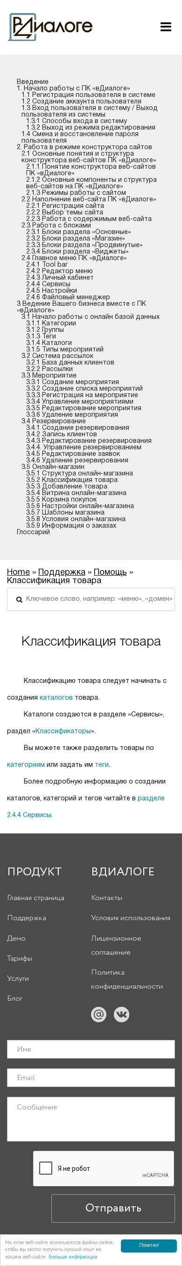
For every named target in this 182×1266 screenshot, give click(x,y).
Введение (33, 82)
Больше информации (73, 1257)
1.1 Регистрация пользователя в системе (88, 95)
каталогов (56, 698)
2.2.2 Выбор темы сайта (64, 213)
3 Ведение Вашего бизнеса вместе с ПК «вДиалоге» (81, 307)
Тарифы (19, 958)
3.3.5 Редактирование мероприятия (83, 409)
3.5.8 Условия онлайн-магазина (76, 519)
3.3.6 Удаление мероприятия (72, 415)
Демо (16, 938)
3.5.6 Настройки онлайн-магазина (80, 506)
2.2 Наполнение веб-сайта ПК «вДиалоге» (88, 200)
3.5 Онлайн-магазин (52, 467)
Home (18, 573)
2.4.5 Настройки (51, 291)
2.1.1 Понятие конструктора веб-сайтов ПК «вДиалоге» (91, 170)
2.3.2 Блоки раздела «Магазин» (75, 239)
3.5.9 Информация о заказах (71, 526)
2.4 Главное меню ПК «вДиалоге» (74, 258)
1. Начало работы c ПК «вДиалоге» (73, 89)
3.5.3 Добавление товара (66, 487)
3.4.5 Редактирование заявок (73, 454)
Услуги (18, 978)
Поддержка (61, 573)
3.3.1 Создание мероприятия (72, 382)
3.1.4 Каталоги (49, 343)
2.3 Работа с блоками (56, 226)
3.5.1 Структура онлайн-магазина (79, 474)
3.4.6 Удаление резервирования (77, 461)
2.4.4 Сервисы (48, 285)
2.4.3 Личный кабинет (60, 278)
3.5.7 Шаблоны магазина (65, 513)
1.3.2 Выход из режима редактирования (90, 128)
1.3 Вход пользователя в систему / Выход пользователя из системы (89, 111)
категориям (26, 765)
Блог (14, 998)
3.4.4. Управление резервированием (83, 448)
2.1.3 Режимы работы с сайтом (76, 193)
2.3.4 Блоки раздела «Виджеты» (77, 252)
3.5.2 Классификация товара (72, 480)
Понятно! (149, 1246)
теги (102, 765)
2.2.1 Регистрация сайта (65, 206)
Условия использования (130, 918)
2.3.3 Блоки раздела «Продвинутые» (84, 245)
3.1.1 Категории (51, 324)
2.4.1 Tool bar (47, 265)
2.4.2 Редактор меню (59, 271)
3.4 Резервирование (53, 422)
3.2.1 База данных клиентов (70, 363)
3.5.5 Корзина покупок (61, 500)
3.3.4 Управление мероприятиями (79, 402)
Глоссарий (33, 533)
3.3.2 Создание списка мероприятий (84, 389)
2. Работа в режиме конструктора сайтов (84, 147)
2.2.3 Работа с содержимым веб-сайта (89, 219)
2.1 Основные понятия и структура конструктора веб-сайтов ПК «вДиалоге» (88, 157)
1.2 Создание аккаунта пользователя (81, 102)
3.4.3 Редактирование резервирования (89, 441)
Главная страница (35, 898)
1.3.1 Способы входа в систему (76, 121)
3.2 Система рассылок (57, 356)
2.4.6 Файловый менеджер (68, 298)
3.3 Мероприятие (49, 376)
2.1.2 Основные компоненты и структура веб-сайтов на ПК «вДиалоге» (91, 183)
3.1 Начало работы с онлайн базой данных (90, 317)
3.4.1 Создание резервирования (77, 428)
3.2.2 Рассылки (49, 369)
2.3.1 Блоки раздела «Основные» (78, 232)
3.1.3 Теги (41, 337)
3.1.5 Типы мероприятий (65, 350)
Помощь (110, 573)
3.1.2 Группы (45, 330)
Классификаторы (63, 732)
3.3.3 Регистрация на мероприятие (82, 395)
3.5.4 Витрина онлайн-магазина (76, 493)
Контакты (106, 898)
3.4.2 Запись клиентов (61, 435)
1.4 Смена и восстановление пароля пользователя (80, 137)
